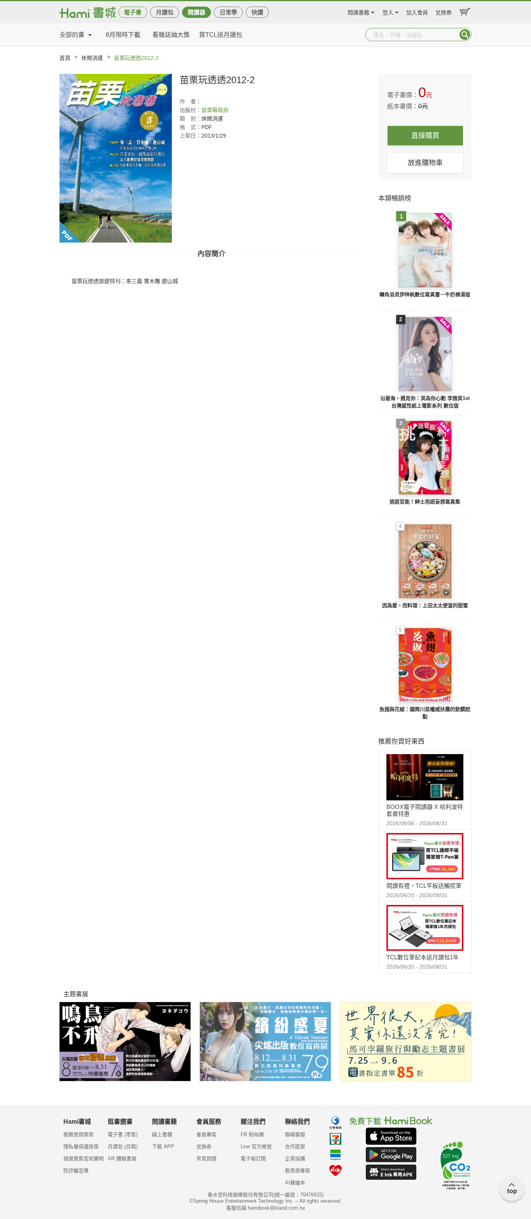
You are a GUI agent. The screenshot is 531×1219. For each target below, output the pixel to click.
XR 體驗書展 (122, 1158)
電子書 (132, 12)
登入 (388, 11)
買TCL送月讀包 (220, 34)
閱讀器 (196, 12)
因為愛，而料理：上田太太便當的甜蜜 (425, 605)
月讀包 (164, 12)
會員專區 (206, 1134)
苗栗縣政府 (215, 110)
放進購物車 (425, 163)
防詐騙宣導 (76, 1171)
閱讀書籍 (358, 11)
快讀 (257, 12)
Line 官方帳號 (256, 1146)
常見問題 (206, 1158)
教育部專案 (297, 1171)
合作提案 (295, 1146)
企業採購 (295, 1158)
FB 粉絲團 (252, 1134)
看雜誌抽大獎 (171, 34)
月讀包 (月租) (123, 1146)
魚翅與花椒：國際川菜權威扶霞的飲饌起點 (424, 713)
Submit (465, 34)
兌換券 (443, 11)
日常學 (228, 12)
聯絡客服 (295, 1134)
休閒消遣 (92, 58)
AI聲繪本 (295, 1183)
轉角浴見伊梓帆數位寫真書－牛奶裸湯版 (424, 294)
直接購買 (425, 136)
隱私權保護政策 (81, 1146)
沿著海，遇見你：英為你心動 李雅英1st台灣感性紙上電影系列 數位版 (425, 402)
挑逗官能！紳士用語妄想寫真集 (425, 502)
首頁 (64, 58)
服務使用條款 (78, 1134)
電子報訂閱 (253, 1158)
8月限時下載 (123, 34)
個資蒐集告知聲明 (83, 1158)
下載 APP (163, 1146)
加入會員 (417, 11)
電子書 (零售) (123, 1134)
